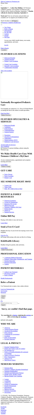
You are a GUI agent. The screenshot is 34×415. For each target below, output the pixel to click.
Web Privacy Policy (10, 360)
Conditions (7, 381)
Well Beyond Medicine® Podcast (13, 373)
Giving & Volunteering (10, 202)
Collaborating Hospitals (11, 67)
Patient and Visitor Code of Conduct (14, 348)
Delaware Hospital (9, 58)
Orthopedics (7, 138)
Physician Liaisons (9, 273)
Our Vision (7, 27)
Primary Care (8, 177)
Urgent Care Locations (10, 64)
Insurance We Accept (10, 204)
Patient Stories (8, 209)
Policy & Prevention (10, 337)
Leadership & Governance (11, 334)
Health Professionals (10, 386)
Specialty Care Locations (11, 66)
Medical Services (9, 389)
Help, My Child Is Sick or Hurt (13, 189)
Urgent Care (7, 185)
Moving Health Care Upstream (13, 376)
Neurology (7, 135)
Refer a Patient (8, 29)
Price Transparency (9, 357)
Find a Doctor (8, 174)
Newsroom (7, 392)
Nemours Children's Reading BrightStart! (16, 369)
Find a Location (8, 176)
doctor (15, 315)
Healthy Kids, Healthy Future (12, 374)
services (28, 315)
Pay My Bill (7, 32)
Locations (7, 336)
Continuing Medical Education (13, 257)
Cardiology (7, 127)
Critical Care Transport (10, 272)
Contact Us (7, 382)
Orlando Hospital (9, 59)
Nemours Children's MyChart (12, 207)
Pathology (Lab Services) (11, 141)
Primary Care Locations (11, 61)
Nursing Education (9, 261)
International (8, 30)
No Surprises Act (9, 350)
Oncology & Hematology (11, 137)
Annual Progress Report (11, 329)
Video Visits (7, 187)
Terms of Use (8, 358)
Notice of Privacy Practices (12, 355)
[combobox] (9, 303)
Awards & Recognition (11, 331)
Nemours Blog (8, 368)
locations (23, 317)
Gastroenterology (9, 130)
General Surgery (9, 132)
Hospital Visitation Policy (11, 347)
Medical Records (9, 205)
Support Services (9, 212)
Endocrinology (8, 129)
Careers (6, 34)
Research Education (10, 262)
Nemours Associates (10, 391)
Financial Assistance (10, 200)
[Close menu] (1, 24)
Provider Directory (9, 339)
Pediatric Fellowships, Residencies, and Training (18, 259)
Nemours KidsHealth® (11, 371)
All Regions (15, 21)
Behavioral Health (9, 125)
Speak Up (7, 210)
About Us (7, 328)
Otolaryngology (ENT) (11, 140)
